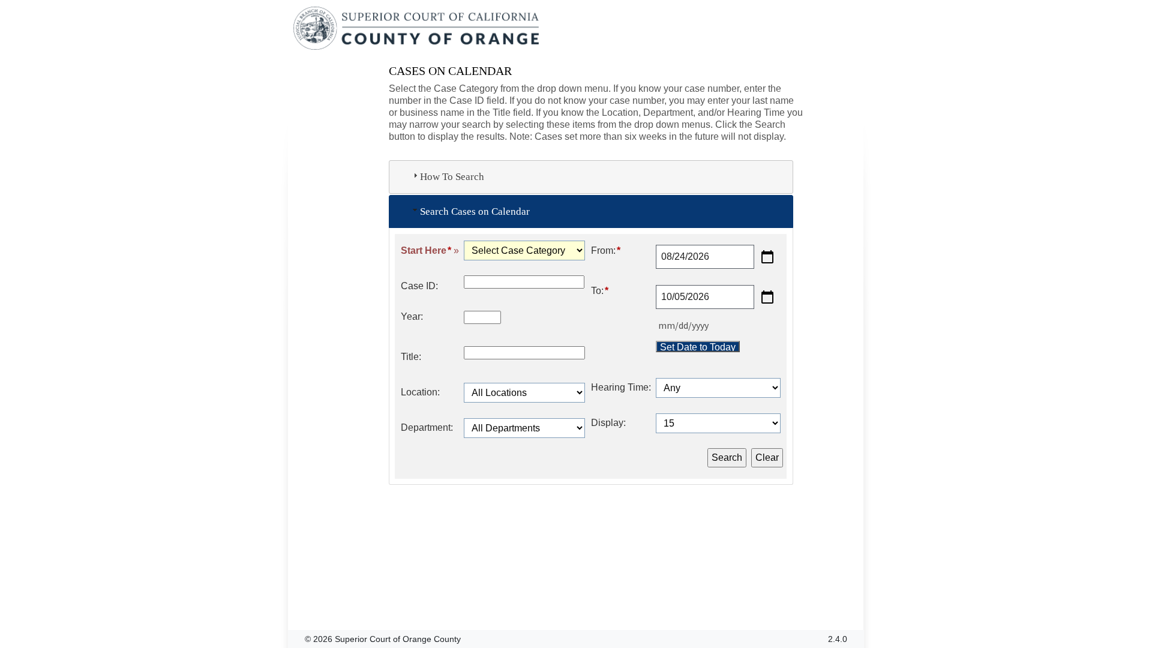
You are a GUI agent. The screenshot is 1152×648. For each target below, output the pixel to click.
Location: (420, 392)
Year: (412, 316)
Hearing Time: (621, 387)
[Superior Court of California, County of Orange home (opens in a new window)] (417, 29)
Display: (608, 423)
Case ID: (419, 286)
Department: (427, 427)
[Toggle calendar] (767, 257)
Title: (411, 357)
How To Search (452, 176)
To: (599, 291)
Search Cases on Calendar (475, 211)
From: (605, 250)
